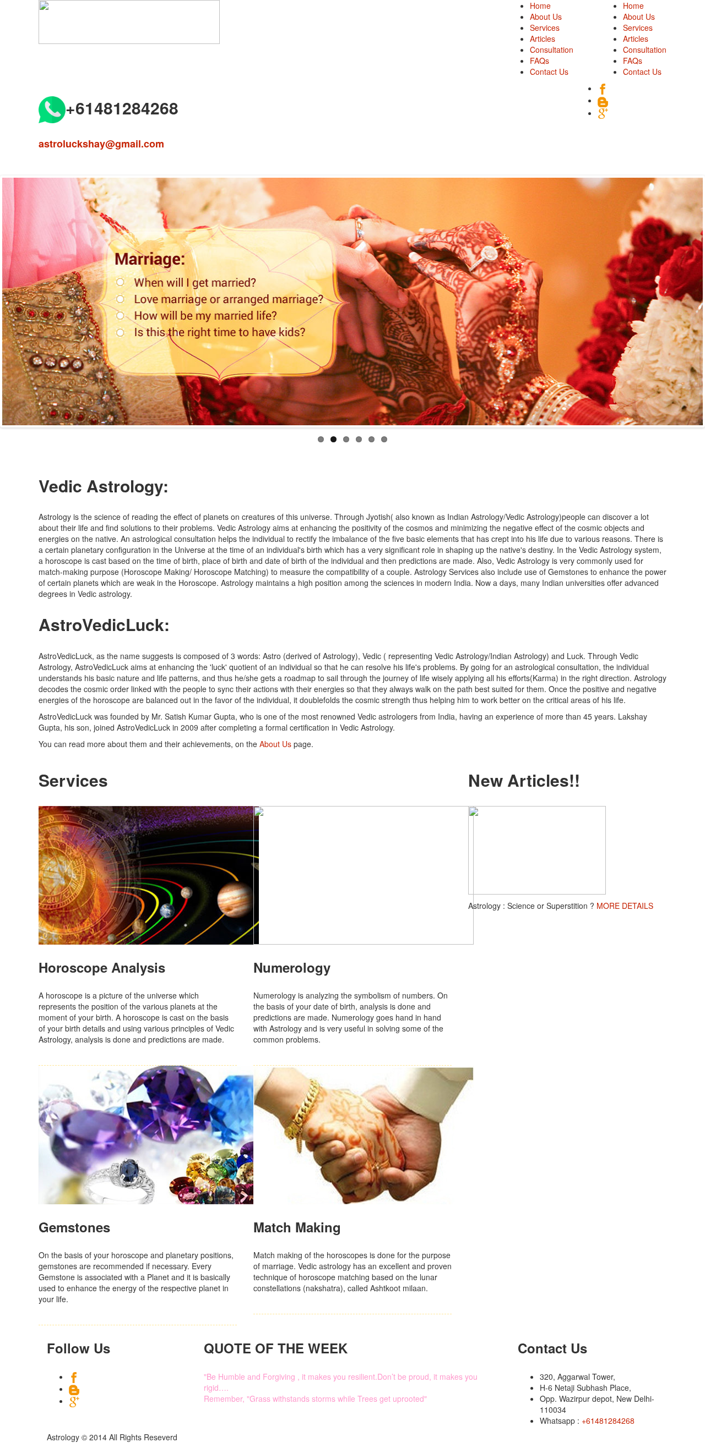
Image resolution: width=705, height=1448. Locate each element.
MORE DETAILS (624, 905)
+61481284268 (608, 1420)
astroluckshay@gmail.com (101, 143)
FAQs (632, 60)
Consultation (644, 49)
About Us (639, 16)
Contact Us (642, 71)
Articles (635, 38)
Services (638, 27)
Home (633, 5)
